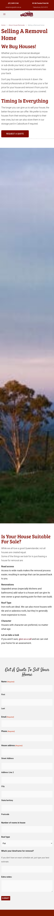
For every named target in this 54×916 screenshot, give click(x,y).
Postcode (5, 814)
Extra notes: (6, 877)
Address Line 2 (7, 772)
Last (3, 708)
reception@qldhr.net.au (13, 7)
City (3, 786)
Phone (8, 731)
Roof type (5, 837)
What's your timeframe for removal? (17, 851)
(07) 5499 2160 (13, 3)
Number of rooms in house (13, 823)
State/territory (7, 800)
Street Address (7, 758)
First (3, 694)
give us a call (25, 639)
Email (7, 717)
